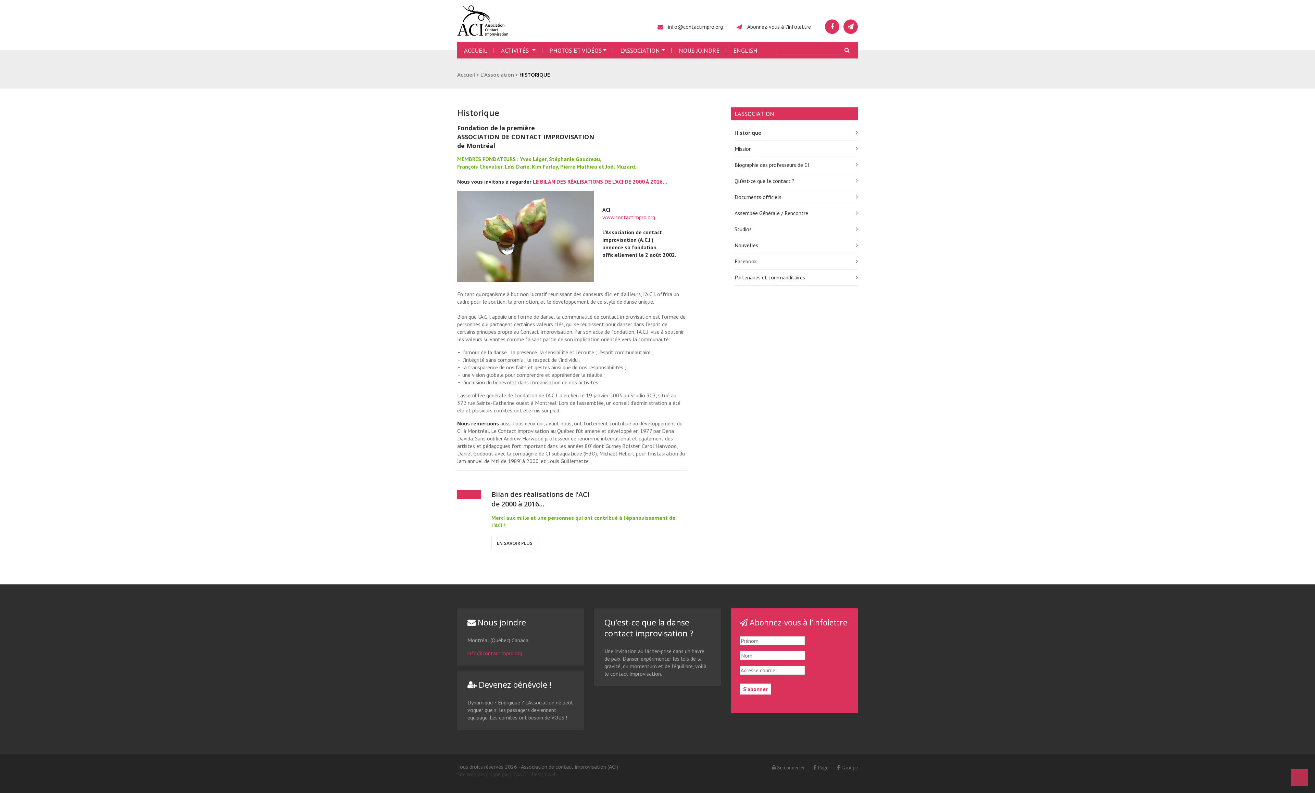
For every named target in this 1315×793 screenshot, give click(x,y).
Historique (748, 132)
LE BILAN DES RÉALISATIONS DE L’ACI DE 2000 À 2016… (600, 181)
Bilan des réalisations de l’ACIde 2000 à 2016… (540, 499)
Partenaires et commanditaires (770, 277)
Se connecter (791, 767)
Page (822, 767)
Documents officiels (758, 197)
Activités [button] (515, 50)
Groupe (849, 767)
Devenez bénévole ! (514, 684)
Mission (743, 148)
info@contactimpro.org (695, 26)
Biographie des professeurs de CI (772, 164)
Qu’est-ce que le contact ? (764, 180)
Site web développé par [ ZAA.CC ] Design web (507, 774)
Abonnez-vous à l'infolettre (779, 26)
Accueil (475, 50)
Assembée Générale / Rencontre (771, 213)
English (745, 50)
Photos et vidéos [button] (575, 50)
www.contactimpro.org (628, 217)
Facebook (746, 261)
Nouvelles (746, 245)
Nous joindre (699, 50)
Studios (743, 229)
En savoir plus (515, 543)
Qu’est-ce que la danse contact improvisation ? (648, 628)
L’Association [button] (640, 50)
